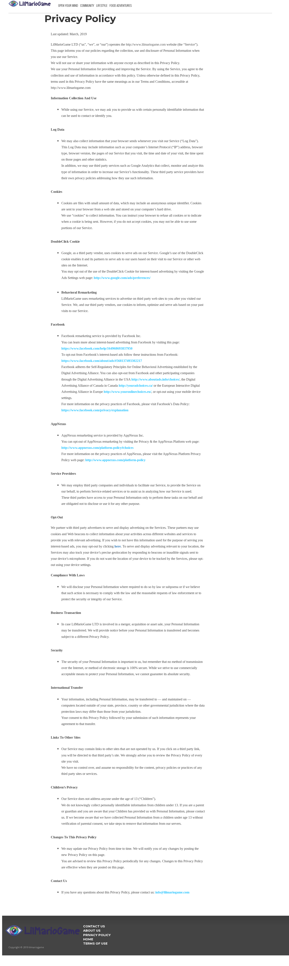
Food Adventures (121, 5)
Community (87, 5)
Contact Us (94, 926)
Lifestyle (101, 5)
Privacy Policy (97, 935)
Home (88, 939)
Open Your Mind (68, 5)
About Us (91, 930)
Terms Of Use (95, 943)
